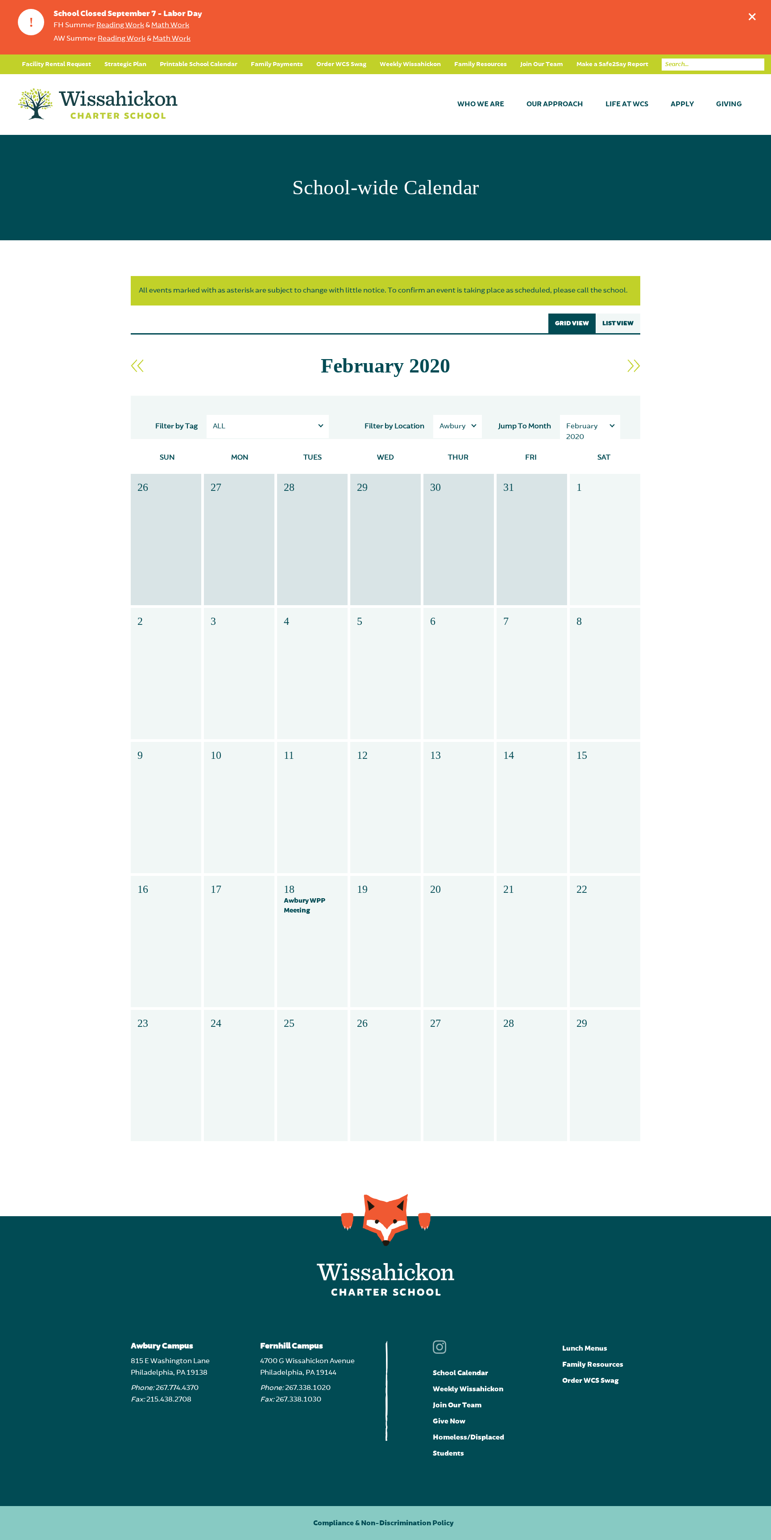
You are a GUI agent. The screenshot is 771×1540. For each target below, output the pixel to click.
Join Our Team (541, 64)
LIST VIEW (618, 323)
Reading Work (120, 25)
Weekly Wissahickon (410, 64)
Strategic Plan (125, 64)
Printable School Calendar (198, 64)
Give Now (449, 1421)
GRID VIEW (572, 323)
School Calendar (460, 1373)
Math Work (170, 25)
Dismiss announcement (752, 16)
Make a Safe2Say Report (612, 64)
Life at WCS (626, 104)
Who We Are (480, 104)
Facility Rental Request (56, 64)
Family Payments (277, 64)
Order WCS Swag (341, 64)
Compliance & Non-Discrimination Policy (383, 1523)
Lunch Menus (584, 1348)
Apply (682, 104)
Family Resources (480, 64)
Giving (729, 104)
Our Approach (554, 104)
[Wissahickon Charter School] (98, 104)
